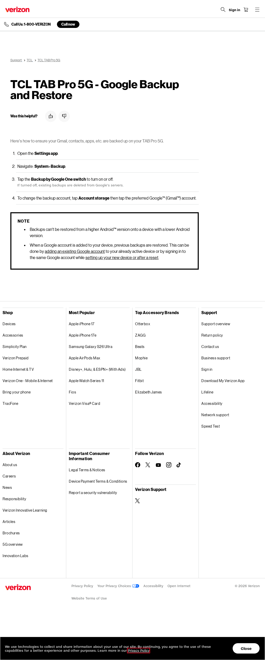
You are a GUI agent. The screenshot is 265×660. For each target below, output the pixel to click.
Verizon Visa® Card (84, 403)
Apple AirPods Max (84, 358)
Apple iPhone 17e (82, 335)
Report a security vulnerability (93, 492)
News (7, 487)
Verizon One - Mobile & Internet (28, 380)
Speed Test (210, 426)
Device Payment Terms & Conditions (98, 481)
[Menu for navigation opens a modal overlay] (257, 9)
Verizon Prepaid (16, 358)
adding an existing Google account (75, 251)
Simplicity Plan (15, 346)
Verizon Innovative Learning (25, 510)
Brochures (11, 533)
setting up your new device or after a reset (121, 257)
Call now (68, 24)
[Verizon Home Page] (17, 9)
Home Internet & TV (18, 369)
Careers (9, 476)
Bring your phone (17, 392)
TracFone (10, 403)
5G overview (13, 544)
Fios (72, 392)
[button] (50, 116)
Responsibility (14, 499)
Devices (9, 324)
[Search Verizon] (223, 9)
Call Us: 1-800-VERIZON (31, 24)
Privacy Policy (82, 586)
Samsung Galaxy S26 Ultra (90, 346)
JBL (138, 369)
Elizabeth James (148, 392)
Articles (9, 521)
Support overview (215, 324)
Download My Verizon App (223, 380)
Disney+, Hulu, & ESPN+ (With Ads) (97, 369)
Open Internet (178, 586)
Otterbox (142, 324)
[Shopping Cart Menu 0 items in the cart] (246, 9)
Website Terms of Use (89, 598)
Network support (215, 415)
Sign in (206, 369)
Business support (215, 358)
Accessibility (212, 403)
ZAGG (140, 335)
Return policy (212, 335)
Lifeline (207, 392)
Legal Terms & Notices (87, 470)
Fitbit (139, 380)
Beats (140, 346)
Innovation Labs (15, 555)
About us (10, 464)
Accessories (13, 335)
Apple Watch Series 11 (86, 380)
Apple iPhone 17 (81, 324)
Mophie (141, 358)
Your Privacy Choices (114, 586)
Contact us (210, 346)
